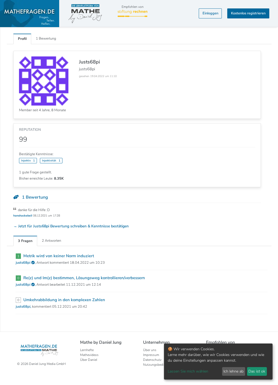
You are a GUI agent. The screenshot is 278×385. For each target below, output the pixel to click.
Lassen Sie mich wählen (188, 371)
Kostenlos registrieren (248, 13)
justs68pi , (26, 262)
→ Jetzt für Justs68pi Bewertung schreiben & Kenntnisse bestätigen (71, 226)
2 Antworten (51, 240)
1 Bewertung (46, 38)
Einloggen (210, 13)
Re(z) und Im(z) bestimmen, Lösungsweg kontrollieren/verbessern (84, 278)
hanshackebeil (23, 216)
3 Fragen (25, 240)
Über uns (149, 350)
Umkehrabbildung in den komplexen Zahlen (64, 300)
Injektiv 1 (28, 160)
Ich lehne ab (233, 371)
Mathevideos (89, 355)
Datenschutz (152, 360)
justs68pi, (24, 306)
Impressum (151, 355)
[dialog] (218, 361)
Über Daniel (88, 360)
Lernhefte (87, 350)
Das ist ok (256, 371)
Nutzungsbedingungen (160, 364)
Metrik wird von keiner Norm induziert (58, 256)
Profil (22, 38)
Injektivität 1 (51, 160)
